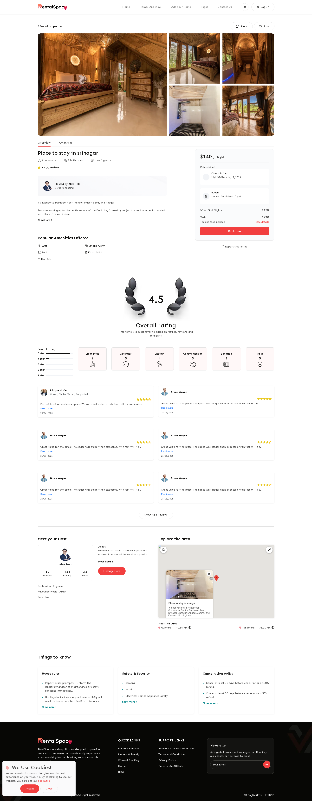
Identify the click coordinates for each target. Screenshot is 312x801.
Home (122, 766)
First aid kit (95, 252)
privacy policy (167, 760)
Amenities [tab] (65, 143)
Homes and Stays (151, 6)
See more (44, 780)
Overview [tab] (44, 142)
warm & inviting (128, 760)
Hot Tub (45, 259)
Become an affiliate (170, 766)
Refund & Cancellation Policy (176, 748)
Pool (44, 252)
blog (121, 771)
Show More (44, 220)
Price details (262, 222)
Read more (46, 408)
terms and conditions (172, 754)
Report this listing (235, 246)
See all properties (50, 26)
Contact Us (225, 6)
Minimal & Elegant (129, 748)
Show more (49, 707)
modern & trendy (128, 754)
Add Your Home (181, 6)
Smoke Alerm (96, 245)
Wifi (44, 245)
